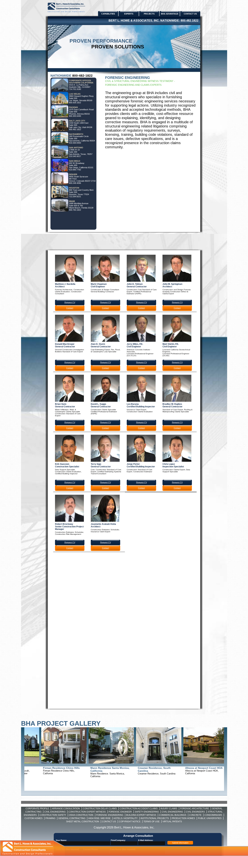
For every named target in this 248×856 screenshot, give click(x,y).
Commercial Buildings (172, 815)
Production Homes (183, 818)
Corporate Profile (37, 808)
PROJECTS (149, 14)
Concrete (195, 815)
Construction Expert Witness (87, 811)
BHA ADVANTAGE (169, 14)
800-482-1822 (82, 75)
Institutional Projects (155, 818)
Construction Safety (53, 815)
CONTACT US (190, 14)
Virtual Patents (172, 821)
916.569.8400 (75, 143)
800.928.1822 (75, 103)
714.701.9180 (75, 89)
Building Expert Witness (141, 815)
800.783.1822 (75, 210)
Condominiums (213, 815)
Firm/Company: (118, 840)
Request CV (69, 302)
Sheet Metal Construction (82, 821)
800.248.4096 (75, 183)
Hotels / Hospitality (125, 818)
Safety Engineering (147, 811)
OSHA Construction (81, 815)
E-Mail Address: (145, 840)
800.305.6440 (75, 116)
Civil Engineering (55, 811)
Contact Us (109, 821)
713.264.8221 (75, 196)
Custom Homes (33, 818)
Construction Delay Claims (100, 808)
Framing (50, 818)
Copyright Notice (130, 821)
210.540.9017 (75, 156)
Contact (69, 308)
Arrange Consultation (66, 808)
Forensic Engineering (109, 815)
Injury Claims (168, 808)
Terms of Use (151, 821)
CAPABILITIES (108, 14)
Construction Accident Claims (139, 808)
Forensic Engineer (120, 811)
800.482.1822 (189, 20)
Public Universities (209, 818)
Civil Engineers (195, 811)
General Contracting (71, 818)
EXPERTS (128, 14)
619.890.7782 (75, 170)
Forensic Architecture (194, 808)
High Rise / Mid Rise (99, 818)
